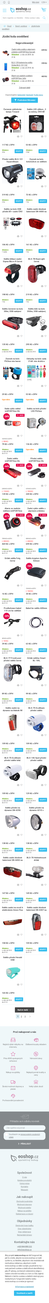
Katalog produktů (25, 1180)
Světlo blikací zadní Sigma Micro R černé (12, 260)
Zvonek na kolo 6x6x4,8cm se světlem (36, 160)
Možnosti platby (24, 1208)
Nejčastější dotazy (24, 1235)
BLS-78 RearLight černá (36, 260)
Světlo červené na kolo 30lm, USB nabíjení (12, 310)
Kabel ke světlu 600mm (36, 608)
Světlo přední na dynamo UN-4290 (12, 809)
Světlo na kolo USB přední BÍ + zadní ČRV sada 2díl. (12, 211)
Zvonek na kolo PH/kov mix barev (12, 360)
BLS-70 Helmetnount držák (36, 858)
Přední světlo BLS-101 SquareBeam (12, 160)
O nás (24, 1177)
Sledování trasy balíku (24, 1226)
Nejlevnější (21, 95)
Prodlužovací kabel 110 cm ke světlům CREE (12, 610)
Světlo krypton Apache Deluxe (36, 559)
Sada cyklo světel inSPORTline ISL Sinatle (13, 411)
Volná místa (24, 1183)
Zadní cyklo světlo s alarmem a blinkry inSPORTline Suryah (36, 511)
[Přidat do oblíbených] (21, 136)
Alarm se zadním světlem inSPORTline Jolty (12, 511)
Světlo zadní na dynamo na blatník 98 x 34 (12, 710)
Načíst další (23, 1010)
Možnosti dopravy (24, 1204)
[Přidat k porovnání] (18, 136)
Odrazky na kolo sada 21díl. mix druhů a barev (36, 361)
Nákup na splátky (24, 1211)
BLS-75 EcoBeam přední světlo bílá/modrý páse (36, 710)
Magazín (24, 1190)
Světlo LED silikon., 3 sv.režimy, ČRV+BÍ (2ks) (36, 111)
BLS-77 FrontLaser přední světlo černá (12, 659)
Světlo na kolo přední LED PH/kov (36, 409)
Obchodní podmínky (24, 1201)
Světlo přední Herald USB (12, 958)
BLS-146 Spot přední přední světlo (36, 759)
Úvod (9, 26)
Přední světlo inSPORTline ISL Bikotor (36, 461)
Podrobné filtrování (26, 100)
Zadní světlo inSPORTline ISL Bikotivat (12, 461)
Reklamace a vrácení (24, 1214)
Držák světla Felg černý (12, 559)
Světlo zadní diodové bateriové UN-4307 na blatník (36, 910)
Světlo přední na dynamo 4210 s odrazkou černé (36, 810)
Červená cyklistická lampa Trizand (12, 110)
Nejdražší (29, 95)
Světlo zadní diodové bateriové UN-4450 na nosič (12, 860)
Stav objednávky (24, 1229)
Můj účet (35, 2)
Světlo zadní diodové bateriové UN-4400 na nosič (36, 211)
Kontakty (24, 1187)
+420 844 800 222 (24, 1247)
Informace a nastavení (24, 1287)
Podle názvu (38, 95)
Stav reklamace (24, 1232)
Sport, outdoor (21, 26)
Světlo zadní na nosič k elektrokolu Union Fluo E (12, 910)
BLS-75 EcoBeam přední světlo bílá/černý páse (12, 760)
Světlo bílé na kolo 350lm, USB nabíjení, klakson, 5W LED (36, 311)
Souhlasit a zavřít (24, 1293)
